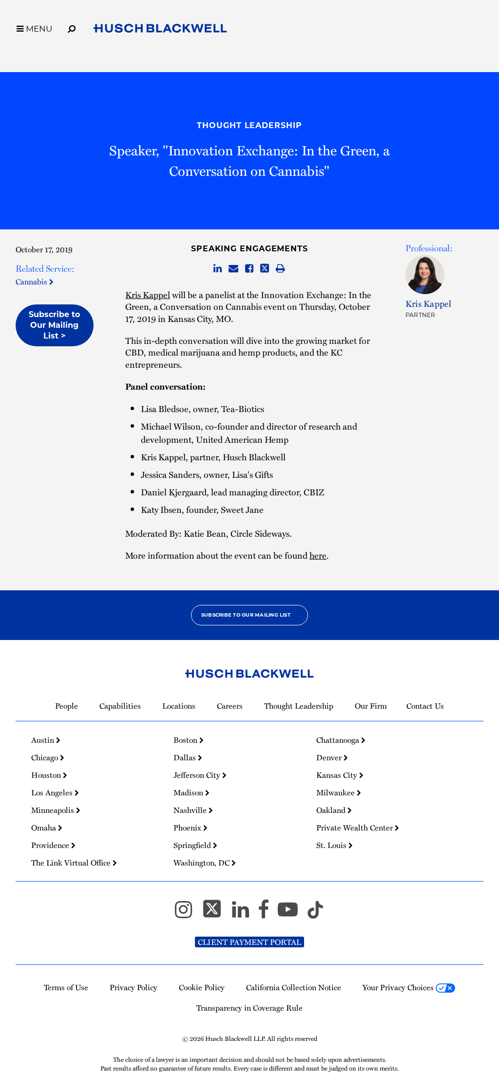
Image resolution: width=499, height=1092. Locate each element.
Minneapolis (53, 810)
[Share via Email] (233, 269)
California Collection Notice (293, 987)
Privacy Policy (133, 987)
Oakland (331, 810)
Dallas (185, 757)
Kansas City (337, 775)
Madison (189, 792)
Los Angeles (53, 792)
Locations (178, 705)
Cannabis (32, 281)
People (66, 705)
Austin (43, 739)
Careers (230, 705)
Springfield (193, 845)
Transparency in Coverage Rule (249, 1007)
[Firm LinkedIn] (245, 914)
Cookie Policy (202, 987)
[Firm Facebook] (268, 914)
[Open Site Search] (71, 27)
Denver (330, 757)
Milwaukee (336, 792)
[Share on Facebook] (249, 269)
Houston (47, 775)
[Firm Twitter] (216, 914)
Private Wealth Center (355, 827)
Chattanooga (338, 739)
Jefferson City (197, 775)
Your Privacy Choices (399, 987)
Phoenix (188, 827)
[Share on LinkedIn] (217, 269)
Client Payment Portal (249, 942)
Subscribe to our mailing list (245, 615)
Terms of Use (66, 987)
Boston (186, 739)
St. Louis (332, 845)
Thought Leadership (249, 125)
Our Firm (371, 705)
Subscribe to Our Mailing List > (54, 325)
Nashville (191, 810)
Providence (51, 845)
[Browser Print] (280, 269)
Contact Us (425, 705)
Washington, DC (202, 862)
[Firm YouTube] (292, 914)
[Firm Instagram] (188, 914)
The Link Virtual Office (72, 862)
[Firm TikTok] (315, 914)
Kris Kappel (147, 294)
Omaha (44, 827)
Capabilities (120, 705)
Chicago (45, 757)
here (317, 555)
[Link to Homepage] (160, 30)
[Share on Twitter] (264, 269)
